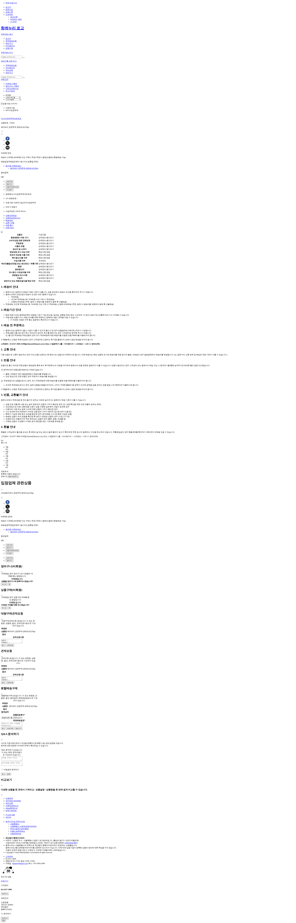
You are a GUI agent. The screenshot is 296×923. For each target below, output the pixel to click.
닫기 (15, 61)
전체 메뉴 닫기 (7, 53)
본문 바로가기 (11, 3)
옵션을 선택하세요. (13, 166)
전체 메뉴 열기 (7, 34)
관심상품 (9, 70)
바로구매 (9, 181)
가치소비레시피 (12, 89)
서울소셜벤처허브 (17, 831)
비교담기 (9, 190)
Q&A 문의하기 (13, 476)
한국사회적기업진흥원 (19, 829)
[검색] (24, 57)
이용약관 (9, 798)
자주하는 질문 (16, 19)
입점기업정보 (11, 811)
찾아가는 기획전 (12, 86)
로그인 (8, 7)
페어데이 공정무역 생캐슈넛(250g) (24, 168)
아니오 (4, 584)
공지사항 (14, 17)
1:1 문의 (13, 22)
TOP (3, 921)
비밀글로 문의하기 (11, 770)
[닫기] (2, 595)
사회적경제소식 (12, 806)
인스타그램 (10, 815)
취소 (3, 774)
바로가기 (4, 881)
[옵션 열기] (2, 489)
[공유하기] (2, 134)
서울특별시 (14, 824)
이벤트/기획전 (11, 84)
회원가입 (9, 10)
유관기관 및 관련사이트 (15, 822)
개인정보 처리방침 (13, 801)
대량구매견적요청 (12, 187)
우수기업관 (10, 91)
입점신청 (9, 12)
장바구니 (9, 43)
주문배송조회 (11, 41)
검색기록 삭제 (6, 61)
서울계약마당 (15, 834)
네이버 (8, 817)
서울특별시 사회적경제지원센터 (23, 826)
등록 (8, 774)
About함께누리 (12, 808)
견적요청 (10, 645)
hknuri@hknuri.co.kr (20, 863)
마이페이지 (10, 46)
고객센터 (9, 15)
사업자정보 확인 (71, 843)
